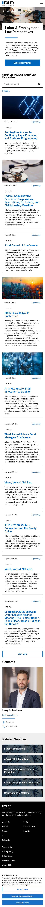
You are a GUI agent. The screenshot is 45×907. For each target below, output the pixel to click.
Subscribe (6, 840)
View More (22, 653)
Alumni (5, 835)
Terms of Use (7, 847)
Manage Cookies (22, 889)
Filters (5, 91)
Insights (26, 831)
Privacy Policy (7, 851)
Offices (5, 826)
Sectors (26, 822)
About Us (6, 822)
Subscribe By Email (22, 62)
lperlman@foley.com (10, 715)
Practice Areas (29, 826)
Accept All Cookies (22, 903)
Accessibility (7, 865)
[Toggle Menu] (41, 4)
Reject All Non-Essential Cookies (22, 896)
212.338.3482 (12, 726)
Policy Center (7, 856)
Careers (5, 831)
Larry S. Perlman (12, 710)
